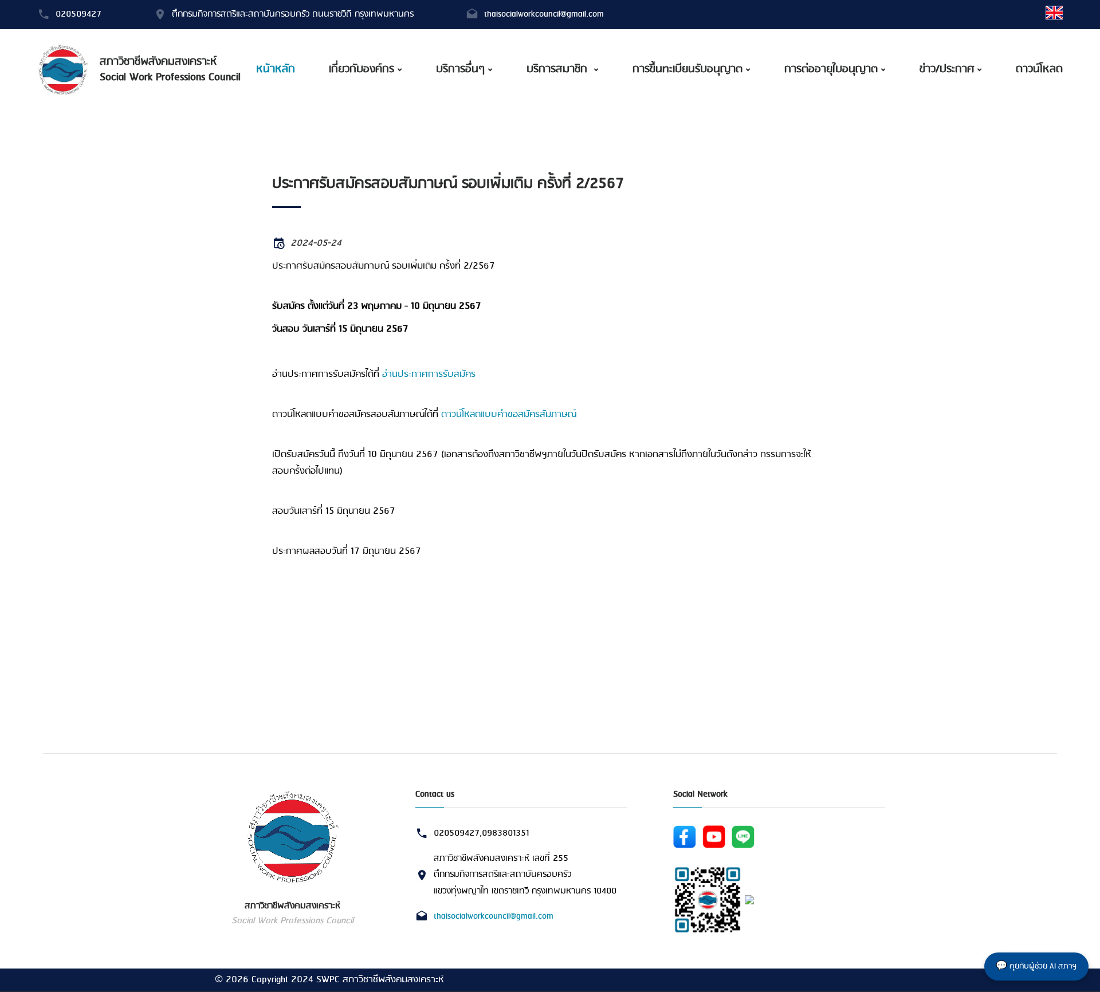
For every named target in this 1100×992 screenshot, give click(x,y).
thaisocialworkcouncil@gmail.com (544, 14)
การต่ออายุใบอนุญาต (831, 69)
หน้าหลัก (275, 69)
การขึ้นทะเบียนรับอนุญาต (687, 69)
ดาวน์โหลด (1039, 69)
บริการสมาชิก (559, 69)
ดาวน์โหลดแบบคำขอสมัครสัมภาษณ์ (508, 414)
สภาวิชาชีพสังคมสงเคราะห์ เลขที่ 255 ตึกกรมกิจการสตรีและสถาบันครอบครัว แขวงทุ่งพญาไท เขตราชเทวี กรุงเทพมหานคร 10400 (525, 875)
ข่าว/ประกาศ (947, 69)
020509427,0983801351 (481, 833)
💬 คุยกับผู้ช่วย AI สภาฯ (1036, 966)
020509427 (78, 14)
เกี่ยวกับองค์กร (361, 69)
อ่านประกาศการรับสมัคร (429, 374)
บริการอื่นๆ (460, 69)
